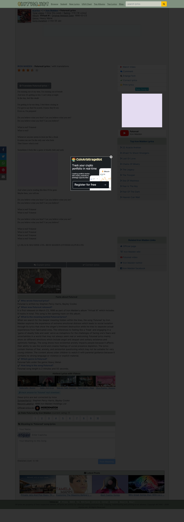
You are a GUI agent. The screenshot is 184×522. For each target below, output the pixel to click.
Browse (54, 4)
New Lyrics (74, 4)
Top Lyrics (112, 4)
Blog (121, 4)
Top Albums (99, 4)
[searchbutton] (164, 3)
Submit (63, 4)
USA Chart (87, 4)
